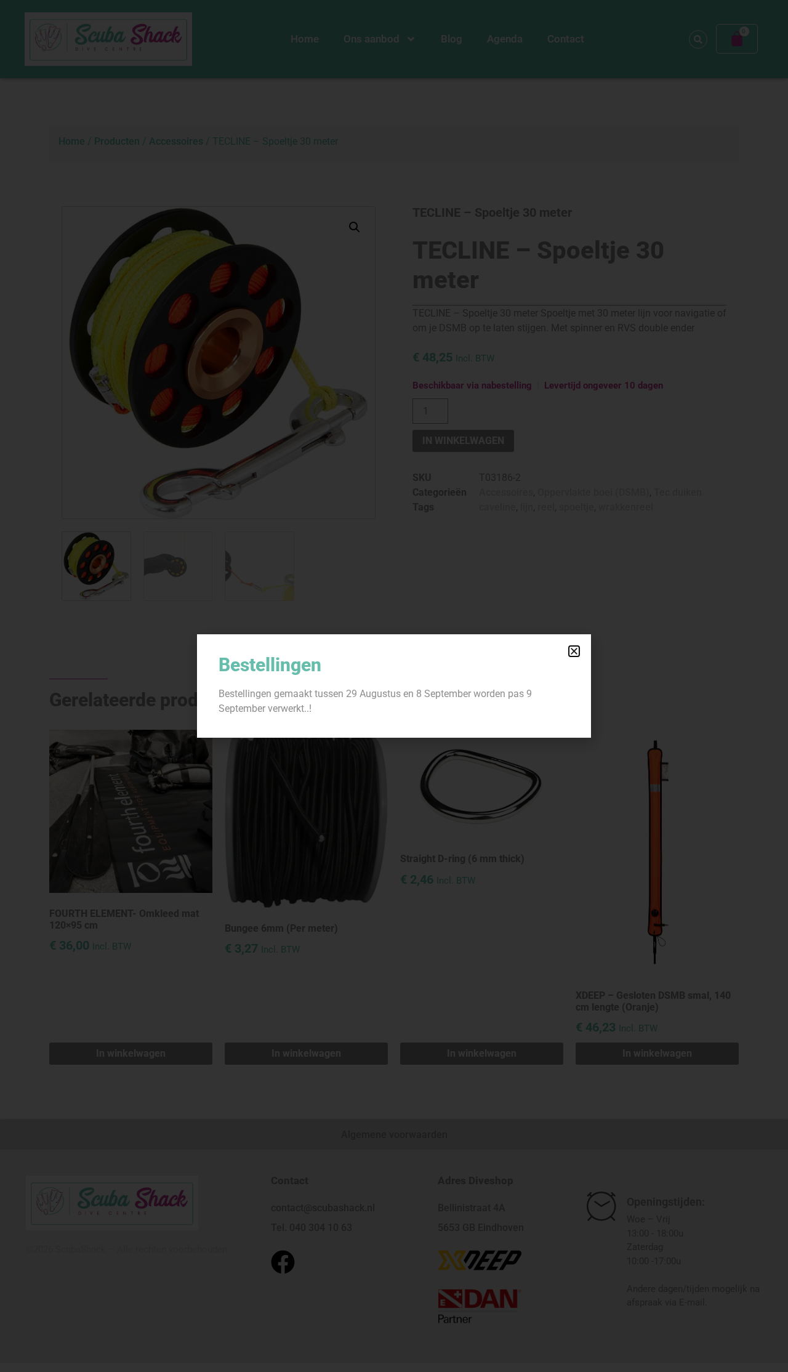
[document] (394, 686)
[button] (574, 651)
